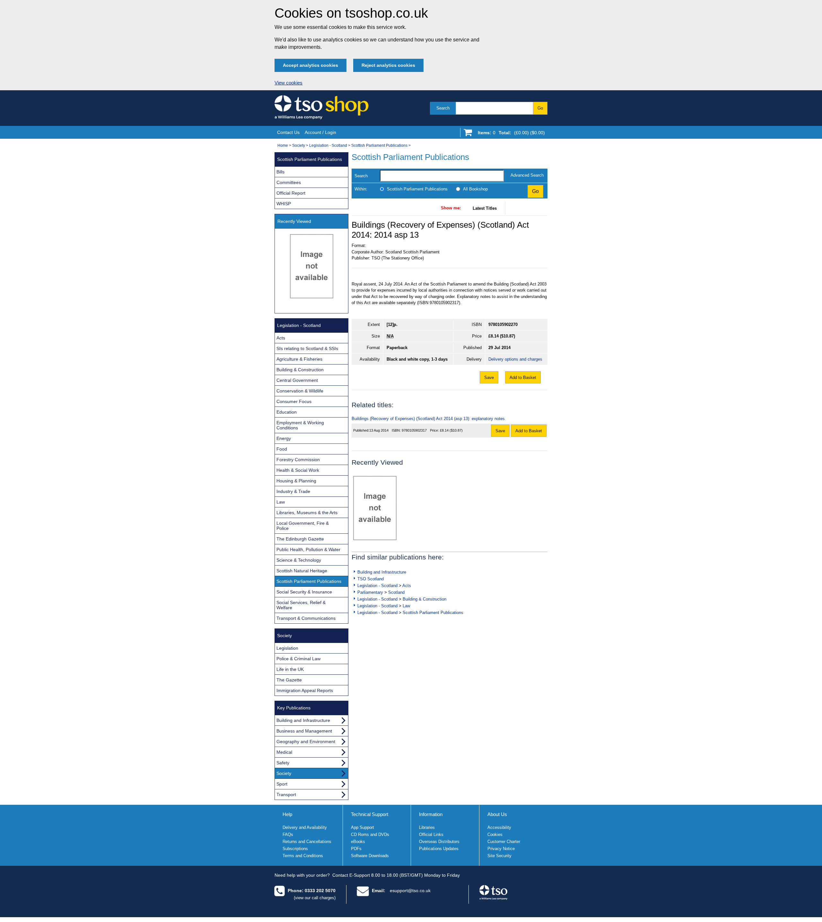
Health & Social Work (297, 470)
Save (489, 377)
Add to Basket (523, 377)
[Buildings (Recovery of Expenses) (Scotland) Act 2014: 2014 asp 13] (375, 508)
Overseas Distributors (439, 841)
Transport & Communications (306, 618)
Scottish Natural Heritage (301, 570)
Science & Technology (298, 560)
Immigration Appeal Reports (304, 690)
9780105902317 (414, 430)
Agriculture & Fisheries (299, 359)
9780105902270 (503, 324)
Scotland (396, 592)
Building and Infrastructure (381, 572)
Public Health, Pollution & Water (308, 549)
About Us (497, 814)
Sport (281, 783)
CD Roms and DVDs (370, 834)
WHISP (283, 203)
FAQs (288, 834)
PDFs (356, 848)
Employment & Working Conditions (300, 425)
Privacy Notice (501, 848)
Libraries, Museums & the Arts (306, 512)
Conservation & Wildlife (299, 390)
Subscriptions (295, 848)
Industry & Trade (293, 491)
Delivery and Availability (305, 827)
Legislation (287, 648)
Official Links (431, 834)
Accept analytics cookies (310, 65)
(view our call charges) (315, 897)
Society (298, 145)
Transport (286, 794)
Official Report (290, 193)
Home (282, 145)
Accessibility (499, 827)
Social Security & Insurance (304, 591)
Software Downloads (370, 855)
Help (287, 814)
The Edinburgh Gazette (300, 538)
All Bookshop (475, 189)
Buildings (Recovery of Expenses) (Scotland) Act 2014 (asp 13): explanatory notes (428, 418)
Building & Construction (424, 599)
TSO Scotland (370, 578)
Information (430, 814)
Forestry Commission (298, 459)
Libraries (427, 827)
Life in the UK (290, 669)
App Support (362, 827)
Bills (280, 171)
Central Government (297, 380)
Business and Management (304, 730)
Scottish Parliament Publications (379, 145)
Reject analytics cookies (388, 65)
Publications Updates (439, 848)
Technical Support (369, 814)
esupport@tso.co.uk (410, 890)
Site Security (499, 855)
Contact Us (288, 132)
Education (286, 412)
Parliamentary (370, 592)
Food (281, 449)
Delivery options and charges (515, 359)
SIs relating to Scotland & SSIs (307, 348)
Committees (288, 182)
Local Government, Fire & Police (302, 526)
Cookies (495, 834)
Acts (406, 585)
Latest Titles (485, 208)
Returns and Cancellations (307, 841)
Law (406, 605)
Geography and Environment (305, 741)
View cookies (288, 82)
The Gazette (289, 679)
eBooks (358, 841)
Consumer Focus (293, 401)
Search (443, 108)
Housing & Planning (296, 480)
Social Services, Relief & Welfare (301, 605)
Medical (284, 752)
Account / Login (320, 132)
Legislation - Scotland (328, 145)
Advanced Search (527, 175)
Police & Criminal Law (298, 658)
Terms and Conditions (303, 855)
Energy (283, 438)
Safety (282, 762)
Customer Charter (503, 841)
